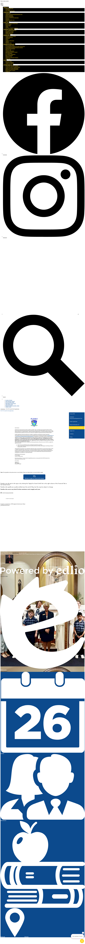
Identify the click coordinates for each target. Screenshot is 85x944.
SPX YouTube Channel (10, 401)
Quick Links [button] (5, 399)
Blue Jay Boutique (9, 55)
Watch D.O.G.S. (8, 56)
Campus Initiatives (9, 37)
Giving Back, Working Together (11, 65)
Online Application (9, 15)
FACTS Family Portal (9, 45)
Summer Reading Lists (9, 20)
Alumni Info (7, 58)
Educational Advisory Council (11, 52)
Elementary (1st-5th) (9, 31)
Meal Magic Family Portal (10, 403)
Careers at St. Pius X (9, 63)
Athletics (7, 41)
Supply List (7, 21)
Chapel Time (8, 25)
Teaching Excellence (9, 62)
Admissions (2, 409)
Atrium (6, 26)
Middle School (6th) (9, 32)
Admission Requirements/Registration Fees (13, 14)
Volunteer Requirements (10, 48)
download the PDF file (4, 505)
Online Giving (8, 406)
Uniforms (7, 18)
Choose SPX (8, 13)
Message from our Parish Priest (11, 23)
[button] (6, 7)
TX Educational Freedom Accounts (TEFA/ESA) (15, 46)
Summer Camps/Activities (10, 36)
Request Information (9, 16)
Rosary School (8, 24)
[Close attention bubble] (83, 932)
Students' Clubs (8, 42)
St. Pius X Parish (8, 400)
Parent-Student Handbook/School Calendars (14, 47)
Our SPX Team (8, 61)
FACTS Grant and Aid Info (7, 492)
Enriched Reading (9, 33)
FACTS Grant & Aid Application (12, 17)
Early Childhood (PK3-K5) (10, 30)
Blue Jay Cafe (8, 49)
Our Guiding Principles (10, 10)
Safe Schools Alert (9, 404)
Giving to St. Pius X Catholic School (12, 67)
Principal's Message (9, 8)
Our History (7, 9)
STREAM (7, 38)
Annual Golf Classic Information (11, 68)
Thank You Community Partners (11, 57)
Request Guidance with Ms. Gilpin (12, 405)
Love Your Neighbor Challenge (11, 28)
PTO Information (8, 53)
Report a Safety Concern (10, 70)
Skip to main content (4, 1)
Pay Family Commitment (10, 54)
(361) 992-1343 (16, 553)
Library (6, 39)
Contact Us (7, 71)
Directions (26, 936)
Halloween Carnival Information (11, 69)
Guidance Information (9, 40)
